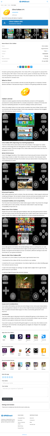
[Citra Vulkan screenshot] (10, 34)
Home (2, 5)
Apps (6, 5)
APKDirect (24, 434)
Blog (31, 422)
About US (32, 418)
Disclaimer (20, 420)
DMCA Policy (20, 426)
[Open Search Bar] (47, 1)
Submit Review (7, 399)
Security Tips (32, 424)
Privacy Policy (21, 428)
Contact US (32, 420)
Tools (9, 5)
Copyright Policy (21, 418)
